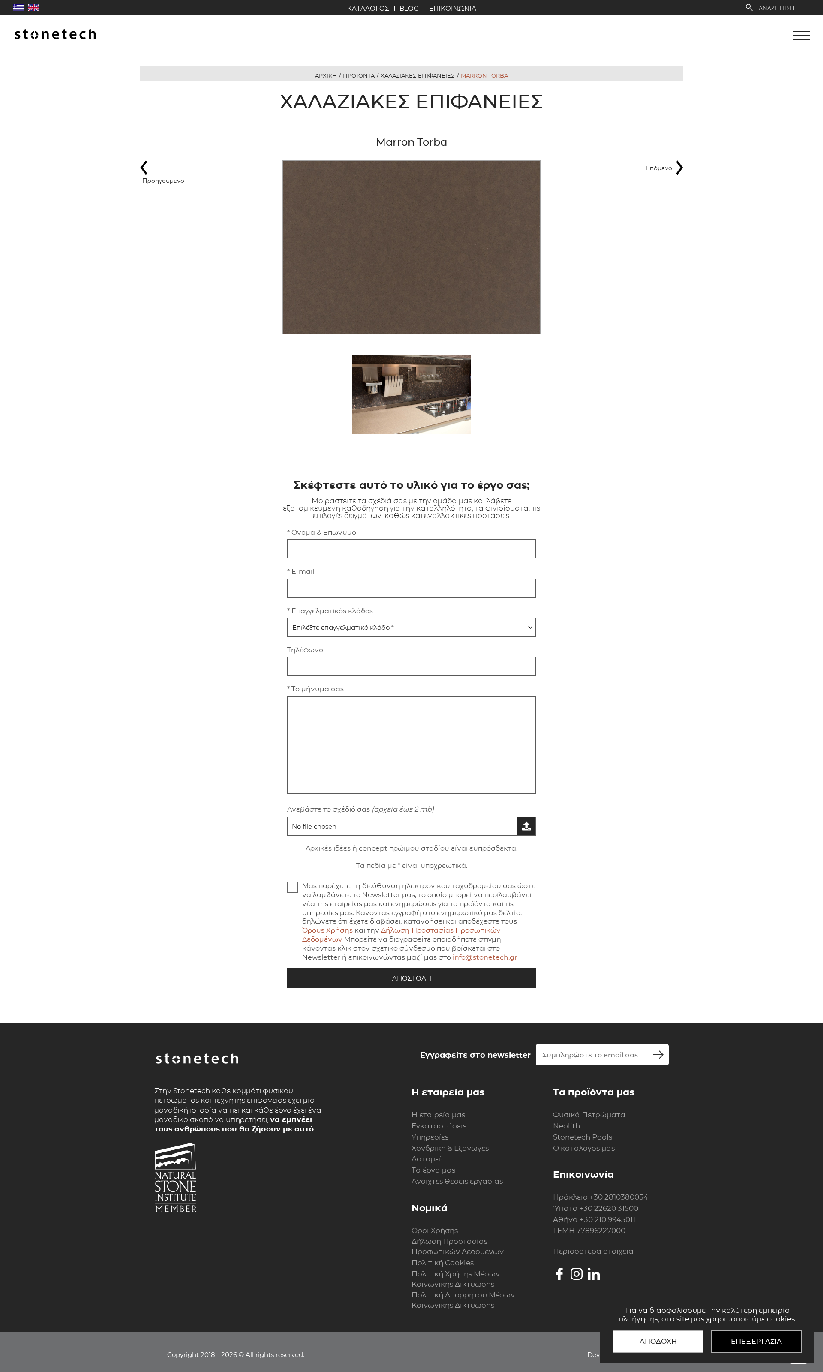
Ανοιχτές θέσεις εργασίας (457, 1181)
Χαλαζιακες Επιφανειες (418, 75)
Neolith (566, 1126)
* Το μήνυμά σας (315, 689)
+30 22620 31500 (608, 1208)
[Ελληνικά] (18, 7)
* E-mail (300, 571)
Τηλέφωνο (305, 650)
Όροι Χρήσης (435, 1230)
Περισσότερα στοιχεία (593, 1251)
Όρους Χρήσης (327, 930)
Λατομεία (429, 1159)
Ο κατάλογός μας (584, 1148)
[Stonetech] (55, 35)
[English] (33, 7)
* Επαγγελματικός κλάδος (330, 611)
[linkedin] (593, 1273)
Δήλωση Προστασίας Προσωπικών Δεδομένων (458, 1246)
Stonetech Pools (582, 1137)
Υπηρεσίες (430, 1137)
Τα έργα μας (433, 1170)
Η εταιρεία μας (438, 1114)
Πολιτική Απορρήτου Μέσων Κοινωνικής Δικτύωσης (463, 1300)
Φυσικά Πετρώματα (589, 1114)
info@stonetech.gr (485, 957)
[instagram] (576, 1273)
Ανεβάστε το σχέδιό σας (360, 809)
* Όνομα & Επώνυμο (321, 532)
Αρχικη (326, 75)
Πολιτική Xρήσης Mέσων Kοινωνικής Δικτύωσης (456, 1279)
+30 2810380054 (618, 1197)
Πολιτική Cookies (443, 1262)
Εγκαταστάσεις (439, 1126)
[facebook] (559, 1273)
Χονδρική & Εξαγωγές (450, 1148)
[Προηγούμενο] (166, 167)
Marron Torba (484, 75)
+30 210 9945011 (607, 1219)
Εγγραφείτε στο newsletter (475, 1055)
